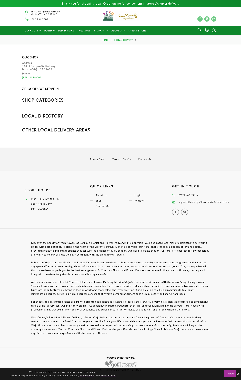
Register (139, 200)
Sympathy (100, 30)
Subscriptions (137, 30)
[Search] (199, 30)
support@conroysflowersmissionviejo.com (204, 202)
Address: (27, 62)
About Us (101, 195)
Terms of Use (108, 375)
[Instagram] (207, 19)
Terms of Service (121, 159)
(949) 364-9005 (39, 19)
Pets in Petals (66, 30)
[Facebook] (200, 19)
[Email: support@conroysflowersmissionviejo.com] (213, 19)
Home (105, 40)
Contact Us (144, 159)
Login (137, 195)
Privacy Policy (98, 159)
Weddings (84, 30)
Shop (99, 200)
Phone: (26, 73)
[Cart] (207, 30)
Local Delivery (123, 40)
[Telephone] (27, 19)
